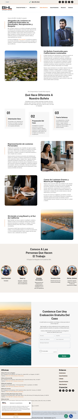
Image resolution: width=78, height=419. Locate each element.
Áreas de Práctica (20, 7)
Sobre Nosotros (44, 7)
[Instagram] (63, 2)
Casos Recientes (54, 7)
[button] (29, 403)
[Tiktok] (72, 2)
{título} (14, 416)
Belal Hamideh (22, 39)
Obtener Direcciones (19, 375)
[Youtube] (66, 2)
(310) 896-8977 (9, 396)
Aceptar (16, 414)
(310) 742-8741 (9, 391)
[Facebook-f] (69, 2)
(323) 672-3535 (9, 375)
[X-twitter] (60, 2)
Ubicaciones (33, 7)
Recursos (63, 7)
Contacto (70, 7)
